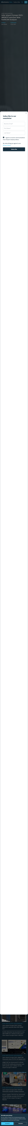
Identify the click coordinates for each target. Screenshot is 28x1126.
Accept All (7, 1123)
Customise (20, 1123)
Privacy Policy (7, 145)
